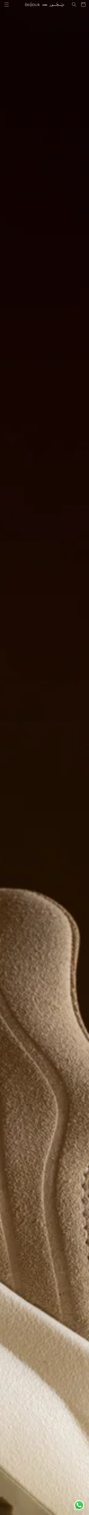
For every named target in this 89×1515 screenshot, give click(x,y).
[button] (6, 4)
